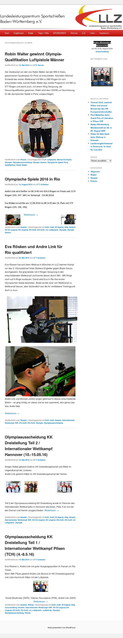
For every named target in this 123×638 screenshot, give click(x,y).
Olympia (8, 162)
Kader (30, 33)
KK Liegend (23, 229)
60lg (66, 227)
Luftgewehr (53, 229)
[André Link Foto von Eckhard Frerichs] (22, 215)
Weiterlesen (31, 214)
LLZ (83, 33)
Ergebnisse (19, 33)
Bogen (94, 174)
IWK (16, 423)
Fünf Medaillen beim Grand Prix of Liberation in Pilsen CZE (102, 118)
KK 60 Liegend (11, 229)
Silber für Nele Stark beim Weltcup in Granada (100, 137)
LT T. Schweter (42, 184)
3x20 (47, 227)
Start (7, 33)
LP (45, 159)
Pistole (23, 159)
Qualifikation (10, 165)
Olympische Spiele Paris (57, 162)
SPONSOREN (59, 33)
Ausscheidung (11, 607)
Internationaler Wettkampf (16, 520)
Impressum (104, 33)
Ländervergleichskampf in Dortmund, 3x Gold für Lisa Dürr (101, 146)
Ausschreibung (102, 51)
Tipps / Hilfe (43, 33)
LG (46, 229)
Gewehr (23, 227)
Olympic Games (39, 162)
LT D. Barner (38, 65)
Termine (73, 33)
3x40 (52, 227)
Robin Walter (21, 165)
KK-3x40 (41, 229)
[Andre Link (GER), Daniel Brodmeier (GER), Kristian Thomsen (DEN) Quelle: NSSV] (39, 481)
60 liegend (59, 227)
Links (92, 33)
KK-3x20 (32, 229)
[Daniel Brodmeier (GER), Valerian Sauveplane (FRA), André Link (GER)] (41, 586)
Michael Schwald (64, 159)
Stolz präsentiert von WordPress (61, 627)
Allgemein (95, 171)
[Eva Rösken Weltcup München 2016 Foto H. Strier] (41, 319)
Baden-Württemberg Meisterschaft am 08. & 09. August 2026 (101, 127)
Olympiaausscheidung (22, 162)
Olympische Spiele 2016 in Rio (32, 179)
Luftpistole (51, 159)
